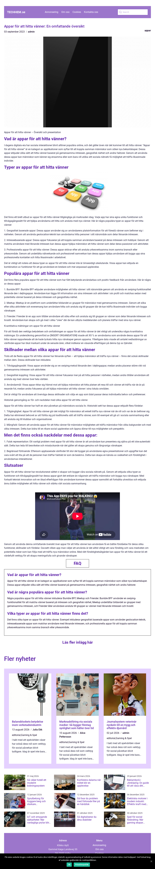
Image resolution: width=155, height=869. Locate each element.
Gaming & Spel (29, 735)
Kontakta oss (91, 12)
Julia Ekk (37, 729)
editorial (16, 735)
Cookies (77, 12)
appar (148, 30)
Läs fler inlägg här (77, 642)
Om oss (65, 12)
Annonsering (51, 12)
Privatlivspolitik (81, 865)
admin (31, 31)
